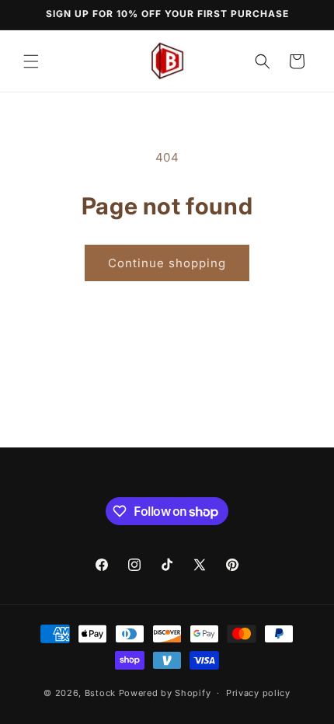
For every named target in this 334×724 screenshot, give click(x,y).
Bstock (100, 692)
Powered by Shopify (165, 692)
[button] (31, 61)
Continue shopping (167, 263)
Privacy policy (258, 692)
